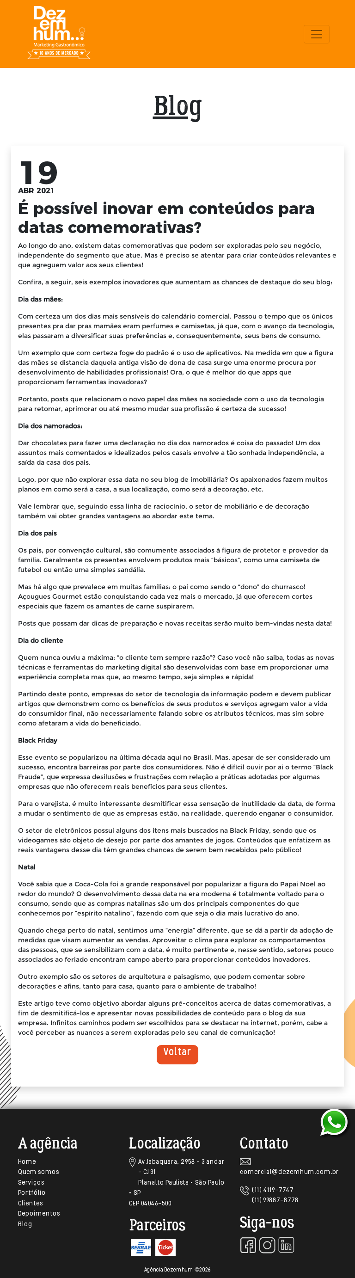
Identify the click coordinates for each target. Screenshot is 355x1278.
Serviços (31, 1183)
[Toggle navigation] (317, 34)
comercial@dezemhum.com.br (289, 1172)
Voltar (177, 1052)
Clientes (30, 1203)
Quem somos (38, 1172)
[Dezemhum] (58, 34)
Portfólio (32, 1193)
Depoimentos (39, 1213)
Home (27, 1162)
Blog (25, 1224)
